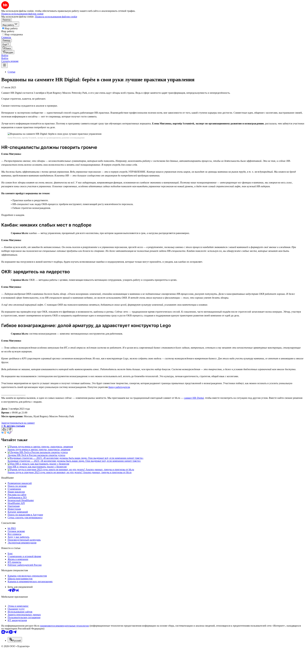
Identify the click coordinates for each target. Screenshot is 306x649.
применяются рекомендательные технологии (64, 625)
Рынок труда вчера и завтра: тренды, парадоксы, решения (39, 449)
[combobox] (15, 639)
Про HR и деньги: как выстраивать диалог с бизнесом (37, 466)
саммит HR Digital (194, 398)
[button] (4, 55)
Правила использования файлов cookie (56, 16)
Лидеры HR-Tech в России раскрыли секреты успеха (36, 455)
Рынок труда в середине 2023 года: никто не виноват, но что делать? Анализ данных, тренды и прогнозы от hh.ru (69, 472)
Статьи (11, 71)
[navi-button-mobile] (4, 65)
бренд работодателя (119, 387)
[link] (6, 48)
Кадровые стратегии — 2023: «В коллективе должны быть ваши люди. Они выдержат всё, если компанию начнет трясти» (74, 461)
